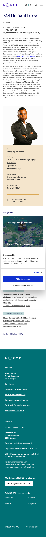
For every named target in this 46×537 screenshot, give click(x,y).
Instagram (31, 503)
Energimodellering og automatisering (16, 178)
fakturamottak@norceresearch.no (20, 443)
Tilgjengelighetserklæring (16, 400)
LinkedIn (9, 497)
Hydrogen (11, 165)
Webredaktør (32, 527)
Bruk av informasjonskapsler (17, 405)
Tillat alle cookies (23, 279)
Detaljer (36, 272)
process (32, 56)
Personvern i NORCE (14, 410)
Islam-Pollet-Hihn (23, 56)
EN (31, 5)
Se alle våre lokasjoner (15, 394)
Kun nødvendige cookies (23, 285)
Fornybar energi (14, 168)
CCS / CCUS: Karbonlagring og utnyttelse (21, 160)
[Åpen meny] (41, 5)
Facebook (31, 497)
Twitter (8, 503)
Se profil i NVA (13, 188)
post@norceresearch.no (16, 389)
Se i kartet (9, 384)
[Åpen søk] (36, 5)
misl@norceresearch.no (14, 27)
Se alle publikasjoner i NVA (13, 334)
